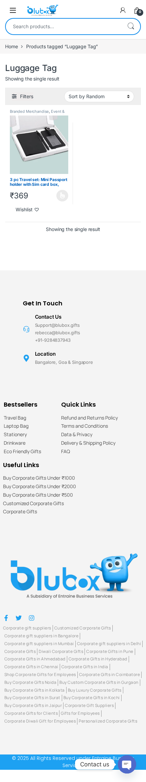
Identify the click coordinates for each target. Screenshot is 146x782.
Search (130, 26)
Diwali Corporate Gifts (61, 651)
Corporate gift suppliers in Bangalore (41, 636)
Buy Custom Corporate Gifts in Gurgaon (99, 682)
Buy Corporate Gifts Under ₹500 (38, 495)
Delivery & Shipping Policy (88, 443)
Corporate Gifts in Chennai (31, 667)
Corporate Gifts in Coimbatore (109, 674)
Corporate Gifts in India (84, 667)
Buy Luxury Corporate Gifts (95, 690)
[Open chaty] (127, 764)
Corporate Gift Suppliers (89, 705)
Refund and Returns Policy (89, 418)
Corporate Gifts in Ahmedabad (35, 659)
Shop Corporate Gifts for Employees (40, 674)
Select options (60, 195)
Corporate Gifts (20, 512)
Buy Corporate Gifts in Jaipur (33, 705)
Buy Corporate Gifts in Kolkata (34, 690)
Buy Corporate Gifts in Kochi (91, 697)
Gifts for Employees (80, 713)
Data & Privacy (76, 435)
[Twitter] (19, 618)
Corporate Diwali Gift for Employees (40, 721)
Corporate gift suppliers (27, 628)
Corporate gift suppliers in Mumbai (39, 643)
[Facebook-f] (6, 618)
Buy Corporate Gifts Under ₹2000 (39, 487)
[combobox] (63, 26)
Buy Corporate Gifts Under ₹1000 (39, 478)
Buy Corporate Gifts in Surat (32, 697)
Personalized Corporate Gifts (108, 721)
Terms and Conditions (84, 426)
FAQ (65, 452)
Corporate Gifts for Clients (31, 713)
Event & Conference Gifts (37, 113)
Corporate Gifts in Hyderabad (98, 659)
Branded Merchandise (29, 111)
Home (11, 46)
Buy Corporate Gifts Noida (30, 682)
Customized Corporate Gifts (33, 503)
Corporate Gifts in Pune (109, 651)
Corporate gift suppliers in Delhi (109, 643)
